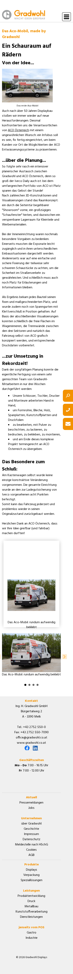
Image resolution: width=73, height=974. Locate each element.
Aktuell (31, 797)
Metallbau (31, 906)
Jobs (31, 808)
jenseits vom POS (31, 927)
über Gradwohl (31, 823)
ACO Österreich (18, 130)
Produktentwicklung (31, 896)
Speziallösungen (31, 880)
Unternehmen (31, 818)
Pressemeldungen (31, 802)
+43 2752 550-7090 (34, 732)
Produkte (31, 864)
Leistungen (31, 890)
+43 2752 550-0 (34, 727)
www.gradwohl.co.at (31, 743)
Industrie (32, 938)
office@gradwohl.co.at (31, 737)
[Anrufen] (68, 410)
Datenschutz (31, 839)
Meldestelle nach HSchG (31, 844)
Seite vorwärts (64, 656)
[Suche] (68, 396)
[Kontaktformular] (68, 424)
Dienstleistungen (31, 917)
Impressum (31, 834)
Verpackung (31, 875)
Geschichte (31, 829)
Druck (31, 901)
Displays (31, 869)
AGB (31, 855)
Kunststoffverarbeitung (31, 911)
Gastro (31, 932)
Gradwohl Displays (23, 14)
